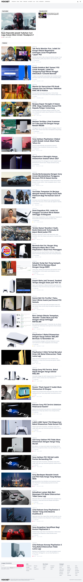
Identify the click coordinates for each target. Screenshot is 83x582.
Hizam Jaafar (36, 60)
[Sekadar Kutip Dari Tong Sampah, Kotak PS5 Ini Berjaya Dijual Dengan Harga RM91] (16, 268)
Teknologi (25, 1)
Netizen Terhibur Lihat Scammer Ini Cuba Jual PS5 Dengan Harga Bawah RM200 (46, 123)
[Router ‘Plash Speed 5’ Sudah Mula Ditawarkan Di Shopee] (16, 392)
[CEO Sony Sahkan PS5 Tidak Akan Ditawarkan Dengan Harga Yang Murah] (16, 445)
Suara (76, 573)
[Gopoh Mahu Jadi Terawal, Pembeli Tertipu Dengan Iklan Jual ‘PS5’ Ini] (16, 285)
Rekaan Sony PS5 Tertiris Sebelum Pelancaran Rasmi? (46, 405)
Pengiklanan (36, 569)
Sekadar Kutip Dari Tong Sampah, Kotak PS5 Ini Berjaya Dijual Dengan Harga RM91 (46, 265)
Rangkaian (41, 1)
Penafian (28, 567)
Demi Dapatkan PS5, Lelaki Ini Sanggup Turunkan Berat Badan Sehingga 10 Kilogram (45, 212)
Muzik (68, 572)
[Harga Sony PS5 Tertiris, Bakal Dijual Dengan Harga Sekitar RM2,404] (16, 374)
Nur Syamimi (36, 255)
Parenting (77, 572)
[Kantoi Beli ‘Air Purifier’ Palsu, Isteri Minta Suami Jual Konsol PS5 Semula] (16, 303)
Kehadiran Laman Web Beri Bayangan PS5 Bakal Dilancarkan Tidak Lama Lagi (46, 494)
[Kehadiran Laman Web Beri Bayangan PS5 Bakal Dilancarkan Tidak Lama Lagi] (16, 497)
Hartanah (69, 569)
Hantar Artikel (29, 569)
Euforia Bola (47, 1)
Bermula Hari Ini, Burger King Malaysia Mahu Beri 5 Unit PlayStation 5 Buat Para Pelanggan (47, 247)
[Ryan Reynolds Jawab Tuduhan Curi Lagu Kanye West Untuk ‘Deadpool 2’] (18, 21)
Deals (37, 1)
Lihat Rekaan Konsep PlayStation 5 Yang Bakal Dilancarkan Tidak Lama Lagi (47, 547)
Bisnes (68, 565)
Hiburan (76, 569)
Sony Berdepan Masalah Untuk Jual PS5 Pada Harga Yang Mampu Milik (46, 477)
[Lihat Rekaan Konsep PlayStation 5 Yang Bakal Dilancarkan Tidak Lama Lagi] (16, 550)
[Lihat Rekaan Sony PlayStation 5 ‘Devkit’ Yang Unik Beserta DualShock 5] (16, 515)
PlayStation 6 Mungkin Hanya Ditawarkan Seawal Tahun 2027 (45, 157)
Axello (35, 79)
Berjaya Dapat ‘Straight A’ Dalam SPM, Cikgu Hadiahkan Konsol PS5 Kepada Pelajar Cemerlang (46, 106)
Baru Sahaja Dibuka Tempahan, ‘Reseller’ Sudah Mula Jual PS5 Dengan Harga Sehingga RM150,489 (45, 318)
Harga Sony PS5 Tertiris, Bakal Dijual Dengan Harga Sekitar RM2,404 (45, 371)
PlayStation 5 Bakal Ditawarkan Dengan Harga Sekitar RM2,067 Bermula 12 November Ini (45, 336)
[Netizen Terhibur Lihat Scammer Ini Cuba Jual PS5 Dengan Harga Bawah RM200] (16, 126)
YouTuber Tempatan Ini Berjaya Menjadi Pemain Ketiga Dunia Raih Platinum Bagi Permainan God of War (47, 194)
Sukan (18, 1)
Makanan (34, 243)
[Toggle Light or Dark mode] (78, 1)
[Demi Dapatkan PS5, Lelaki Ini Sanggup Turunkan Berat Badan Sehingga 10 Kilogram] (16, 215)
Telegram (11, 567)
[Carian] (80, 1)
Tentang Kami (29, 565)
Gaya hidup (61, 569)
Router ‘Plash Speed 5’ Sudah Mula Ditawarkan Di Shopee (46, 388)
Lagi (34, 1)
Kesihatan (77, 570)
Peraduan (61, 573)
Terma (35, 567)
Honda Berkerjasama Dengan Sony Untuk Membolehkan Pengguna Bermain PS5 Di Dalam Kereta (47, 176)
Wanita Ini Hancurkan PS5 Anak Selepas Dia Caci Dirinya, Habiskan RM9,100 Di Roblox (46, 88)
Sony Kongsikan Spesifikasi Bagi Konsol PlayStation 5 (46, 528)
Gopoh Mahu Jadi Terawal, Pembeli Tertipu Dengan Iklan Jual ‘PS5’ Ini (47, 281)
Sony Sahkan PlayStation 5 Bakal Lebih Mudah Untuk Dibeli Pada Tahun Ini (46, 141)
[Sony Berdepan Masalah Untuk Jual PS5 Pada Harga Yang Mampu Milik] (16, 480)
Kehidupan (14, 1)
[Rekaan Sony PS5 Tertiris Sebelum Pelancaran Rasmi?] (16, 409)
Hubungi (35, 565)
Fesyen (68, 567)
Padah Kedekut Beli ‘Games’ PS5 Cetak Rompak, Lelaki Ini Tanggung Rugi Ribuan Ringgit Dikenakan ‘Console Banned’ (45, 70)
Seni (68, 573)
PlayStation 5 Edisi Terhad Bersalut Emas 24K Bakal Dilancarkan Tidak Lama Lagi (47, 354)
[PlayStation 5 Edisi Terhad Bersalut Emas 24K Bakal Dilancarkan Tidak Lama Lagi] (16, 357)
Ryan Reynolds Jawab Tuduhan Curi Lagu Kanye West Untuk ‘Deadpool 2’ (17, 34)
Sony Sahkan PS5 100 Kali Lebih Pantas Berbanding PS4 (45, 458)
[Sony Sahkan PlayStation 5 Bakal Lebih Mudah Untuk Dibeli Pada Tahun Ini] (16, 144)
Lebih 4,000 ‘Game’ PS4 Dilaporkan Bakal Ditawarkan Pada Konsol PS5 (47, 423)
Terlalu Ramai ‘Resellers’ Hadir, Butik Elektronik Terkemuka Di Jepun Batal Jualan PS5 (45, 230)
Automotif (30, 1)
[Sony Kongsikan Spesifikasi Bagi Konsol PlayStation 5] (16, 532)
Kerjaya (27, 570)
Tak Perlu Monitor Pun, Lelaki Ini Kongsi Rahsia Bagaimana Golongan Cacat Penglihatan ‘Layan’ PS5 (53, 15)
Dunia (60, 567)
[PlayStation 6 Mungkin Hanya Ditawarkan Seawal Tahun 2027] (16, 161)
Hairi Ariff (36, 288)
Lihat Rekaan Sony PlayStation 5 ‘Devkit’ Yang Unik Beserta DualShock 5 (46, 512)
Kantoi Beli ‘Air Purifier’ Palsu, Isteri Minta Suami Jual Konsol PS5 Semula (46, 300)
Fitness (76, 567)
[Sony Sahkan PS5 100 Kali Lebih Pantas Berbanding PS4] (16, 462)
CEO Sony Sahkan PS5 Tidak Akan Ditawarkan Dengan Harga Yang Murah (46, 441)
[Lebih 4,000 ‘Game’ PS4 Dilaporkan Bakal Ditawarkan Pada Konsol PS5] (16, 427)
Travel (21, 1)
